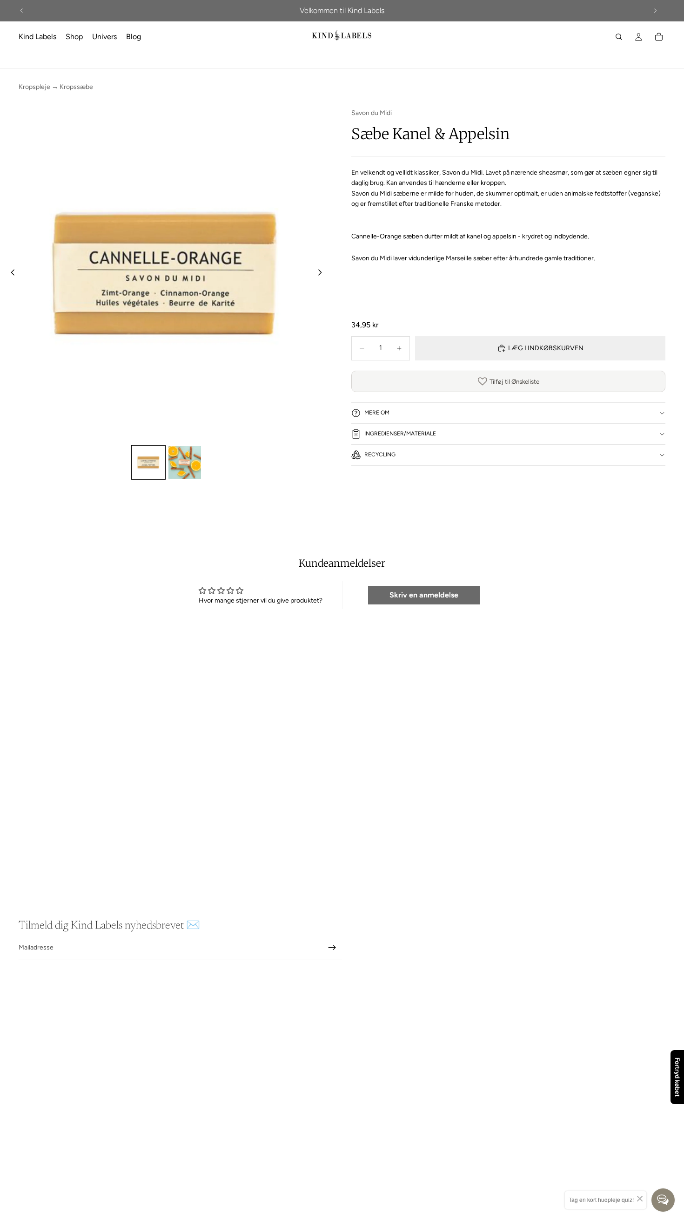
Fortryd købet (677, 1077)
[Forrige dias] (22, 10)
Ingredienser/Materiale (400, 433)
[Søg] (619, 37)
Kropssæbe (76, 87)
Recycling (380, 454)
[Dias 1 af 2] (148, 462)
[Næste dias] (655, 10)
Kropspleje (34, 87)
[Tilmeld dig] (332, 947)
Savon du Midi (371, 113)
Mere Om (376, 412)
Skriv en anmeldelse (423, 594)
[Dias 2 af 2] (184, 462)
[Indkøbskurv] (659, 37)
